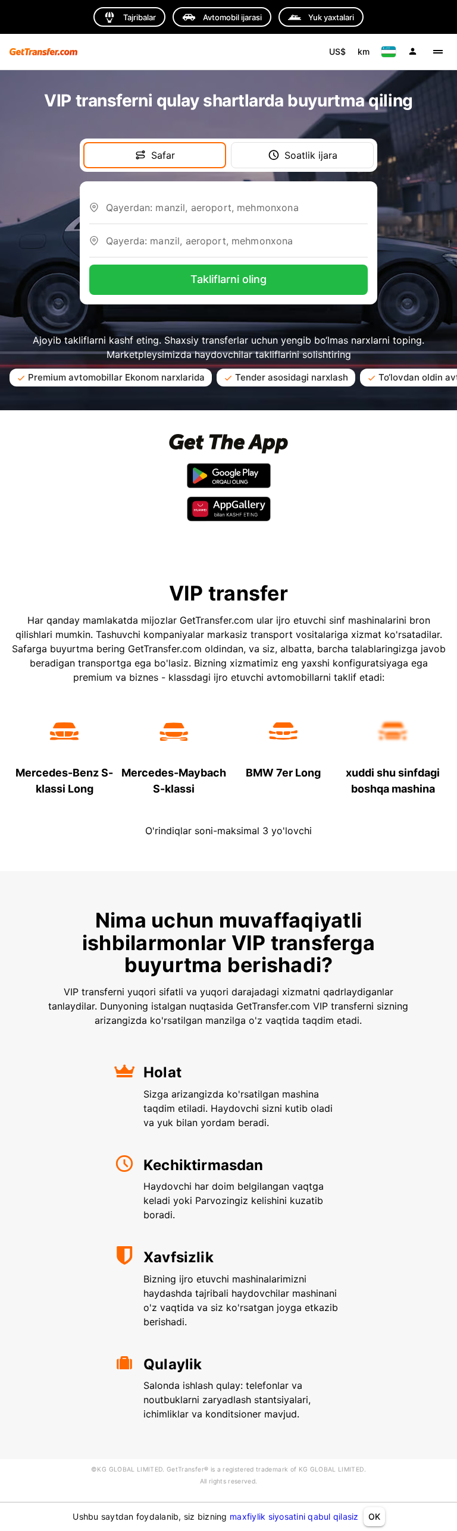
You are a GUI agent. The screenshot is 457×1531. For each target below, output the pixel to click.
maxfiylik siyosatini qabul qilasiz (294, 1516)
